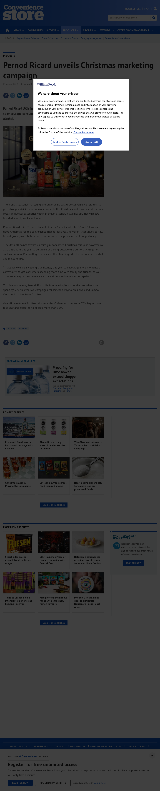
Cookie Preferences (65, 141)
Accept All (91, 141)
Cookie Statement (83, 132)
